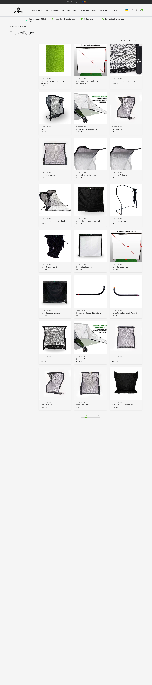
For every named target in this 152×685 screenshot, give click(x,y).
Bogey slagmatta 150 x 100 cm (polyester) (52, 82)
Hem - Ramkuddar (48, 175)
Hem (11, 26)
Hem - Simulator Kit (84, 267)
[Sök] (132, 10)
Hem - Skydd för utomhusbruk (88, 221)
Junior (43, 359)
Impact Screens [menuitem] (36, 10)
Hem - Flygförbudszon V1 (86, 175)
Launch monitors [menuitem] (52, 10)
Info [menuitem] (114, 10)
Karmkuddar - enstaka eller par (124, 81)
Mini (113, 359)
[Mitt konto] (137, 10)
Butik (16, 26)
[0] (140, 10)
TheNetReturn (24, 26)
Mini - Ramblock (82, 405)
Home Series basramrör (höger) (124, 313)
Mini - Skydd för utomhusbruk (123, 405)
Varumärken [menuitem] (103, 10)
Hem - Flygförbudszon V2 (122, 175)
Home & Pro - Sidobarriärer (87, 129)
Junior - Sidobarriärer (84, 359)
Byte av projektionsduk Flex (87, 81)
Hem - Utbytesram (119, 221)
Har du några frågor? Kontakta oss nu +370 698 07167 (76, 2)
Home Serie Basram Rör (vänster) (89, 313)
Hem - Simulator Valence (50, 313)
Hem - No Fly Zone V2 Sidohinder (53, 221)
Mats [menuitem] (94, 10)
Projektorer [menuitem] (84, 10)
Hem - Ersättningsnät (49, 267)
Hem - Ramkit (117, 129)
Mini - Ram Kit (46, 405)
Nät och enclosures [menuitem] (69, 10)
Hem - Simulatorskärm (121, 267)
